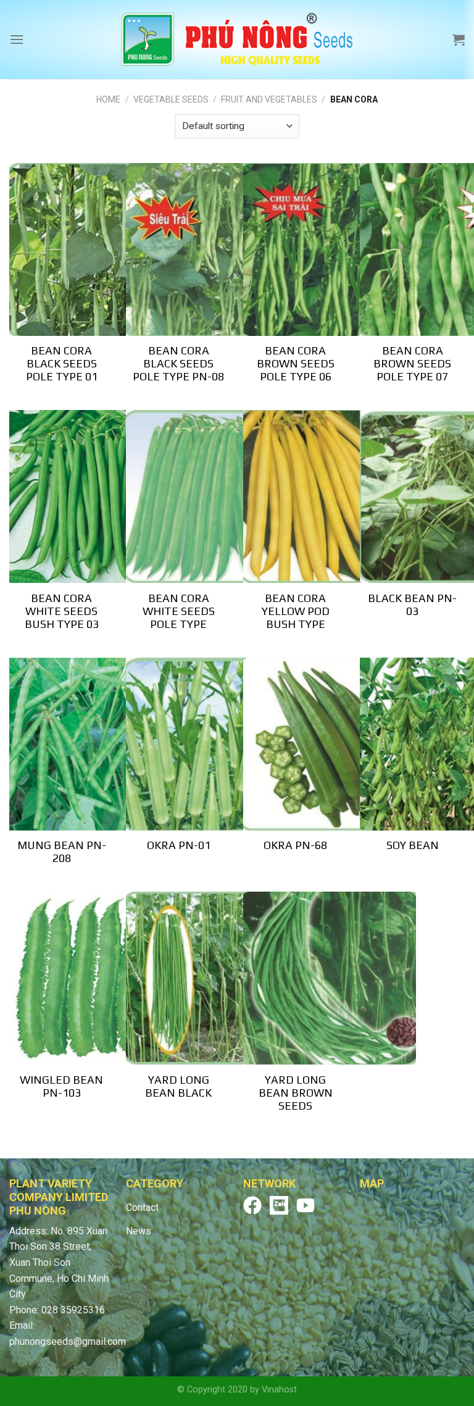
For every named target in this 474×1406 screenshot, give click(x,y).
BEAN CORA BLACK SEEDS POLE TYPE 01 (62, 363)
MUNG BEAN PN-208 (61, 851)
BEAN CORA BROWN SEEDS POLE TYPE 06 (296, 363)
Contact (142, 1207)
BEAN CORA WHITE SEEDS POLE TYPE (179, 611)
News (138, 1231)
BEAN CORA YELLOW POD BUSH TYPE (296, 611)
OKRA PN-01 (178, 845)
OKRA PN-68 (295, 845)
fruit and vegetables (269, 99)
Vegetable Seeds (171, 99)
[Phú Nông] (237, 39)
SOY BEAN (412, 845)
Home (108, 99)
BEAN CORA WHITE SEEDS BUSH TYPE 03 (62, 611)
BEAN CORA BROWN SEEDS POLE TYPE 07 (412, 363)
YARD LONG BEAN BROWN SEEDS (296, 1092)
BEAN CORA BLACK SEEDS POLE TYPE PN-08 (178, 363)
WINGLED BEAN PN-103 (61, 1086)
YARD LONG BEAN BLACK (178, 1086)
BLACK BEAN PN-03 (412, 604)
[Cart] (458, 39)
